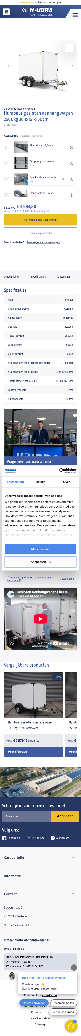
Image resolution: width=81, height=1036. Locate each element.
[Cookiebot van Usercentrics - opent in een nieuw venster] (59, 470)
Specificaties (38, 276)
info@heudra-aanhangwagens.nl (27, 940)
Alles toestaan (40, 549)
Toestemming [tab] (14, 481)
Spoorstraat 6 (13, 907)
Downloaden (40, 579)
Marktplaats (63, 838)
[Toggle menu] (73, 15)
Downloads (64, 276)
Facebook (14, 838)
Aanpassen (38, 561)
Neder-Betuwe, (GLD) (18, 925)
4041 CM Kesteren (16, 916)
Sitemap (40, 1024)
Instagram (38, 838)
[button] (72, 66)
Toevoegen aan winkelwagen (43, 242)
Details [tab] (40, 481)
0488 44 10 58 (14, 948)
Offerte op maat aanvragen (40, 220)
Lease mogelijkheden (40, 233)
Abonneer (65, 816)
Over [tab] (66, 481)
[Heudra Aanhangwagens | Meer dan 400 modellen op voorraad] (37, 12)
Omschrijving (11, 276)
